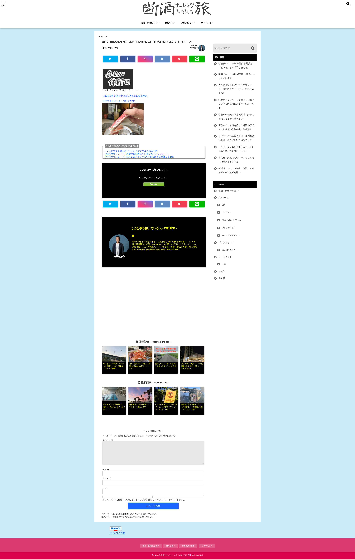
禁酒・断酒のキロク (150, 23)
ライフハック (207, 23)
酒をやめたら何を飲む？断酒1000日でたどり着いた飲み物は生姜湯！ (236, 127)
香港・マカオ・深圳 (230, 235)
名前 (106, 469)
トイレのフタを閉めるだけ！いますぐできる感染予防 (130, 151)
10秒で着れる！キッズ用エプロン (119, 101)
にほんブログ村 (117, 533)
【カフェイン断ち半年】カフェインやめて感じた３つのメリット (236, 149)
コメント (108, 440)
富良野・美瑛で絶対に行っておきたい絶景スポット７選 (236, 159)
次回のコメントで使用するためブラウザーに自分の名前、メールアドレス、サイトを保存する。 (144, 500)
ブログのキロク (188, 23)
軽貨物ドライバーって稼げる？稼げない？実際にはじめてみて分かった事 (236, 104)
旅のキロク (170, 23)
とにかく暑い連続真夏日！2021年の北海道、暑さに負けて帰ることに (236, 138)
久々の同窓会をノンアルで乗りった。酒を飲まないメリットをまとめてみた (236, 89)
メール (107, 479)
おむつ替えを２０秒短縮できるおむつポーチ (125, 96)
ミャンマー (227, 212)
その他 (221, 271)
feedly (155, 184)
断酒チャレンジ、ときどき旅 (171, 555)
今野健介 (194, 48)
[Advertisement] (154, 299)
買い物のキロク (228, 250)
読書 (224, 264)
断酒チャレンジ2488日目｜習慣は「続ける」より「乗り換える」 (235, 65)
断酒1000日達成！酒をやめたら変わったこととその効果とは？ (236, 116)
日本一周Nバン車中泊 (231, 220)
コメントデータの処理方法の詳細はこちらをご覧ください (126, 517)
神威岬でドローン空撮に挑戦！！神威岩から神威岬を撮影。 (236, 170)
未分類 (221, 278)
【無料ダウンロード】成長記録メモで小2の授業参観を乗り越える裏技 (139, 157)
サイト (105, 488)
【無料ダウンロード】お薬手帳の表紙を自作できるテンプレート (136, 154)
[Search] (253, 48)
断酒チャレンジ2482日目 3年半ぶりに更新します (237, 76)
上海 (224, 205)
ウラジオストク (228, 228)
